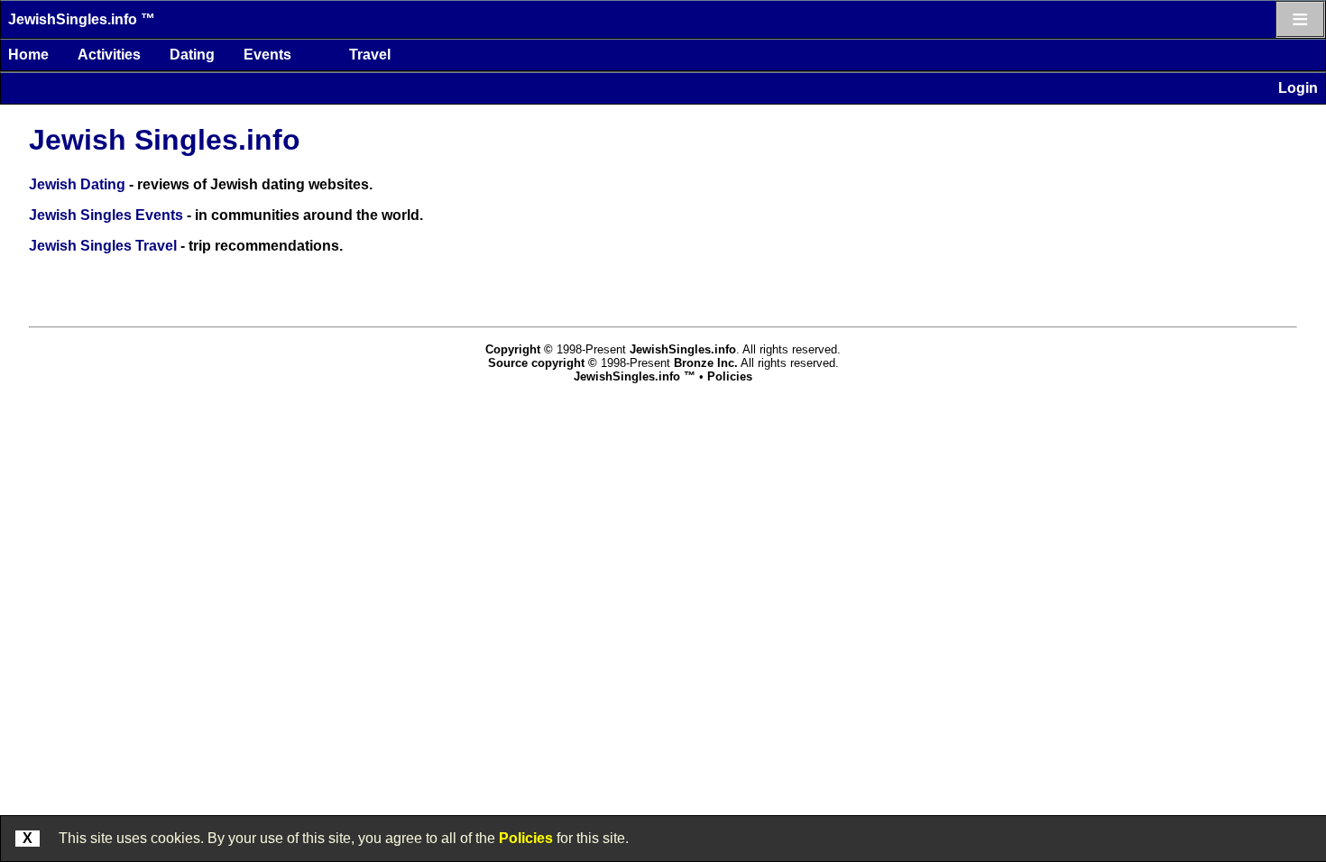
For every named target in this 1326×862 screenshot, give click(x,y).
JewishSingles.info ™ (81, 19)
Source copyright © (542, 363)
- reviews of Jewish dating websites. (201, 184)
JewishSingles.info (683, 349)
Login (1298, 88)
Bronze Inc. (706, 363)
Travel (370, 54)
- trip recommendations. (186, 245)
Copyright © (519, 349)
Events (267, 54)
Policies (526, 838)
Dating (192, 54)
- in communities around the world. (226, 215)
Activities (109, 54)
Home (28, 54)
